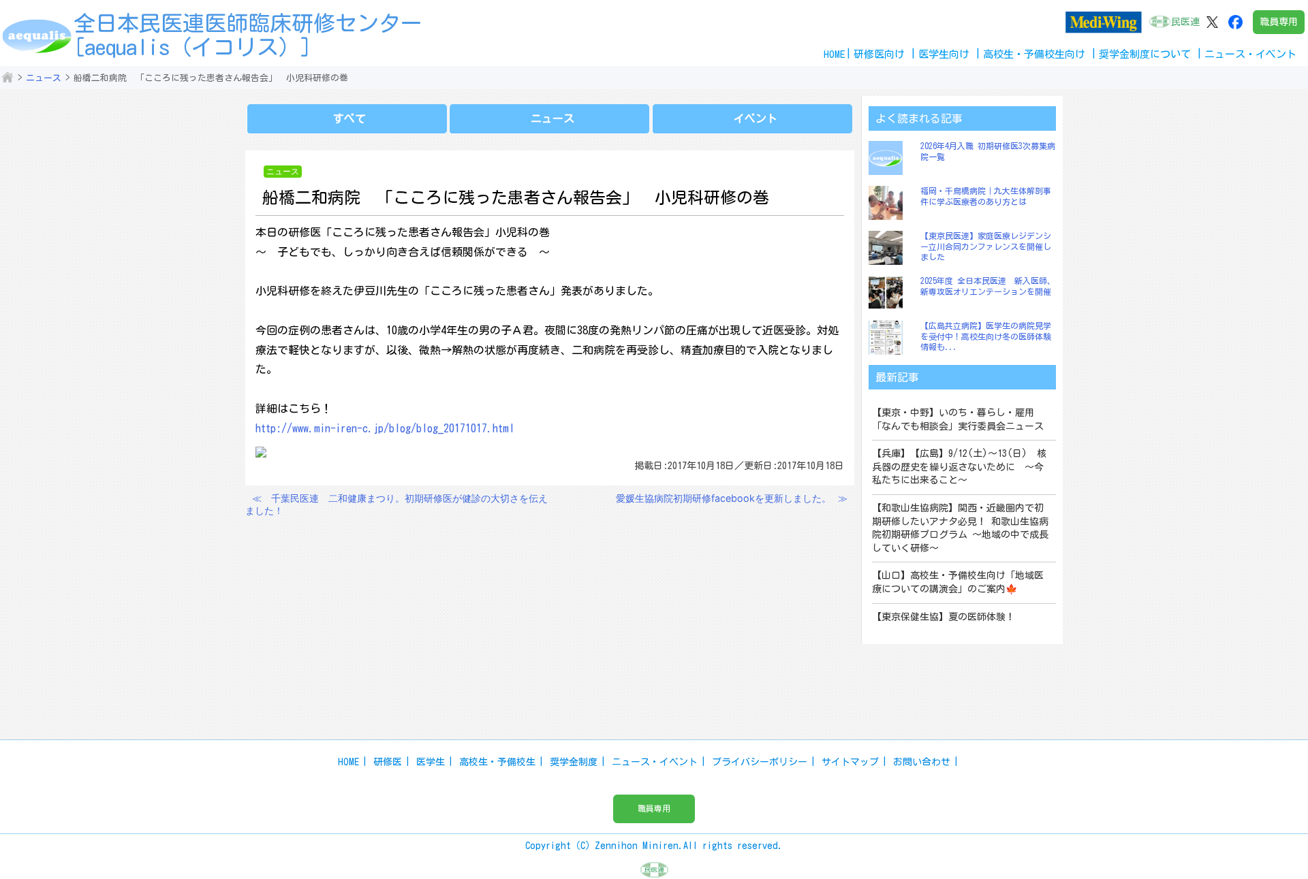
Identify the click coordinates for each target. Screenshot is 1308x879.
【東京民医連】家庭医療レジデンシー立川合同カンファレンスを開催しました (985, 246)
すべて (349, 118)
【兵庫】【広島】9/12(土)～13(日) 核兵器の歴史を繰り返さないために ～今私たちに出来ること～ (959, 467)
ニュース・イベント (655, 762)
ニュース (43, 78)
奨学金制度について (1145, 54)
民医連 (1185, 22)
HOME (834, 54)
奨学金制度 (573, 762)
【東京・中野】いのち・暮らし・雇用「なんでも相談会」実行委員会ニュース (958, 419)
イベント (755, 118)
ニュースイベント (1250, 54)
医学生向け (943, 54)
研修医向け (879, 54)
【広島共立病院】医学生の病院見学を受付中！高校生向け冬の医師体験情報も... (985, 336)
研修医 (387, 762)
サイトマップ (850, 762)
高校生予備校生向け (1034, 54)
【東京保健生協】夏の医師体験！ (943, 617)
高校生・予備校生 (497, 762)
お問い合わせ (921, 762)
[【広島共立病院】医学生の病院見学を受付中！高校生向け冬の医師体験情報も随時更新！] (889, 338)
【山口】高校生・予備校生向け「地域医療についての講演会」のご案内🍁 (958, 582)
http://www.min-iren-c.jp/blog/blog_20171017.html (384, 428)
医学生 (430, 762)
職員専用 (1279, 22)
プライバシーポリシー (759, 762)
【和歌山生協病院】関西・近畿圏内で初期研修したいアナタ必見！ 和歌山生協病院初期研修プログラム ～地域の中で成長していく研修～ (960, 528)
